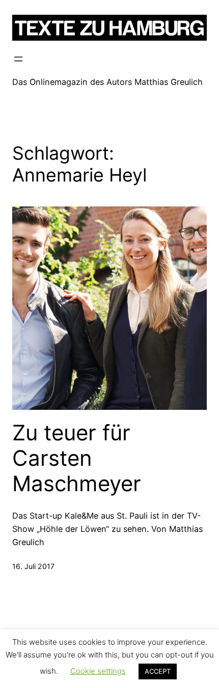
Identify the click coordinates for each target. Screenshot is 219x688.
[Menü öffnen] (18, 59)
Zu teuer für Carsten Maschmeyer (76, 458)
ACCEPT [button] (158, 671)
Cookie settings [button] (98, 671)
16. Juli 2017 (33, 566)
